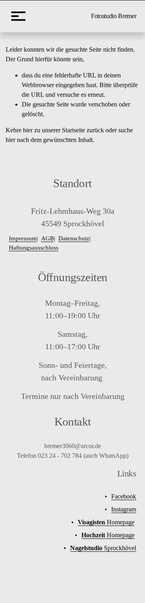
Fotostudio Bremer (114, 16)
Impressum (23, 238)
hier (28, 130)
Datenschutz (73, 238)
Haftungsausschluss (33, 247)
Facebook (123, 496)
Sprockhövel (103, 548)
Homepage (106, 522)
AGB (47, 238)
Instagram (123, 509)
